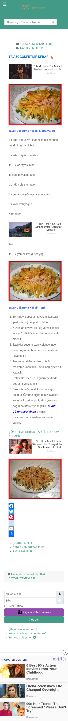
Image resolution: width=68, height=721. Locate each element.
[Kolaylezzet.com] (34, 7)
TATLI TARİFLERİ (23, 551)
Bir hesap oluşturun (21, 637)
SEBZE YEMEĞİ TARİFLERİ (29, 547)
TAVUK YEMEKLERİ (31, 48)
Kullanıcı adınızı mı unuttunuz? (28, 633)
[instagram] (35, 523)
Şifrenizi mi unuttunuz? (23, 629)
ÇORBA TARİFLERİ (24, 543)
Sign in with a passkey (37, 612)
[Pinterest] (35, 517)
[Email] (35, 528)
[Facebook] (35, 506)
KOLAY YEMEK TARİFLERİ (36, 44)
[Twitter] (35, 512)
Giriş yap (34, 619)
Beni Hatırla (16, 606)
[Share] (35, 534)
